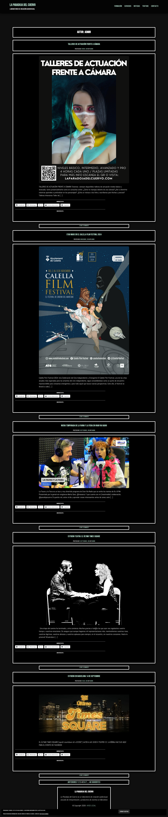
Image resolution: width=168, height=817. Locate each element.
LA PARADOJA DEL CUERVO (23, 5)
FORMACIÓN (118, 6)
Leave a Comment (84, 226)
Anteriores (72, 782)
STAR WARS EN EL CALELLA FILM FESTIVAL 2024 (84, 234)
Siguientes (96, 782)
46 (90, 782)
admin (91, 49)
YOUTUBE (145, 6)
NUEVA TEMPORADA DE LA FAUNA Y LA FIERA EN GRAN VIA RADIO (84, 425)
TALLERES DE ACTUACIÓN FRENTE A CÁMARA (84, 44)
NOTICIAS (137, 6)
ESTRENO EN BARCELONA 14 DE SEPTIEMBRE (84, 676)
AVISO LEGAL (91, 805)
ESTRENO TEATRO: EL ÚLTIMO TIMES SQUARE (84, 536)
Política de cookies (44, 814)
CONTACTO (154, 6)
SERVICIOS (127, 6)
